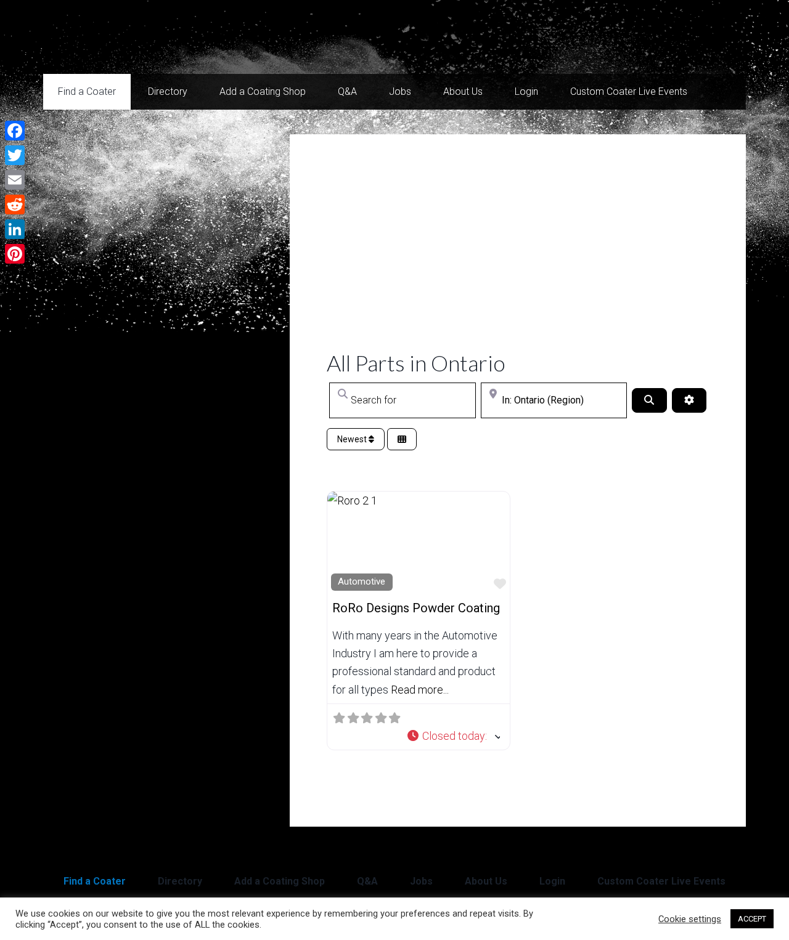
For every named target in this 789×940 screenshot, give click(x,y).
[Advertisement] (518, 257)
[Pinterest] (14, 253)
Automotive (361, 581)
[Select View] (402, 439)
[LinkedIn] (14, 229)
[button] (453, 736)
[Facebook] (14, 130)
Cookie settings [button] (689, 919)
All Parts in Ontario (416, 362)
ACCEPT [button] (752, 918)
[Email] (14, 180)
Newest (353, 439)
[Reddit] (14, 204)
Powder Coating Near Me (166, 37)
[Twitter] (14, 155)
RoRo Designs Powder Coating (416, 608)
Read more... (420, 689)
